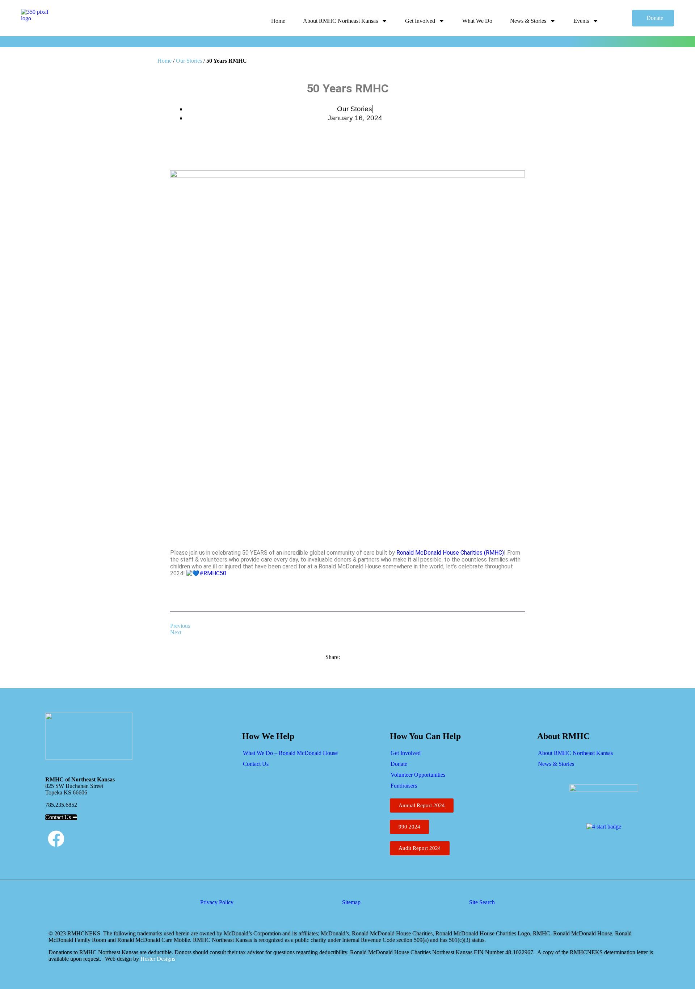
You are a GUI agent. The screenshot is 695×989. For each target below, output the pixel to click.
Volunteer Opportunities (418, 775)
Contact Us (256, 764)
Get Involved (420, 21)
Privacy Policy (216, 902)
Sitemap (351, 902)
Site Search (482, 902)
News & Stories (528, 21)
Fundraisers (404, 786)
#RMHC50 (212, 573)
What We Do (477, 21)
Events (581, 21)
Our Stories (189, 61)
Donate (399, 764)
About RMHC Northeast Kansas (340, 21)
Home (278, 21)
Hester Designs (157, 959)
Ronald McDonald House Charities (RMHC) (450, 552)
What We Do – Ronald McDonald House (290, 753)
